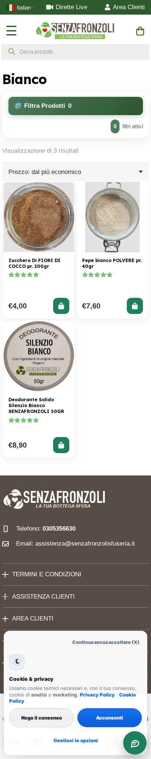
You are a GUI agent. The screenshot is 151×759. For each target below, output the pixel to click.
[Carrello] (140, 31)
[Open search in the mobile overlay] (75, 52)
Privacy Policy (97, 695)
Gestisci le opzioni (76, 740)
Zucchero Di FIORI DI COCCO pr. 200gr (34, 263)
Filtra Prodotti (47, 105)
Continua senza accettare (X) (106, 642)
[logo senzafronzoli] (75, 31)
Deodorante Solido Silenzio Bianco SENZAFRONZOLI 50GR (36, 405)
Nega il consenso (41, 718)
